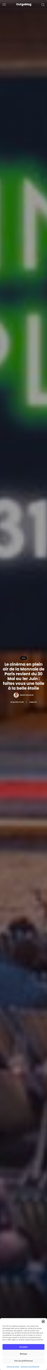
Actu (23, 658)
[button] (43, 1321)
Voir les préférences (23, 1361)
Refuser (23, 1354)
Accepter (23, 1347)
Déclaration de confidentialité (30, 1366)
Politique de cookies (13, 1366)
